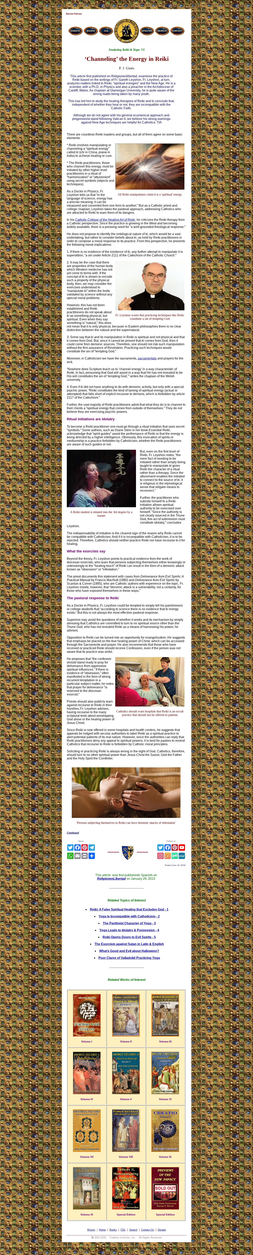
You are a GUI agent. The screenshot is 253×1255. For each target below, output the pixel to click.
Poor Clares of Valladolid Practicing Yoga (129, 958)
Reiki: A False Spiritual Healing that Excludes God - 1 (129, 909)
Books (113, 1229)
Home (102, 1229)
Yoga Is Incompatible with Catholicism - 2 (129, 916)
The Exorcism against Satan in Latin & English (129, 944)
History (91, 1229)
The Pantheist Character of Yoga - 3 (129, 923)
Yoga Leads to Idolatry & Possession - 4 (129, 930)
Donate (162, 1229)
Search (133, 1229)
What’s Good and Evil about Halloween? (129, 951)
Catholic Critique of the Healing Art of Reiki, (105, 219)
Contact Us (147, 1229)
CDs (123, 1229)
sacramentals (147, 358)
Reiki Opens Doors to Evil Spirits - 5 (129, 937)
